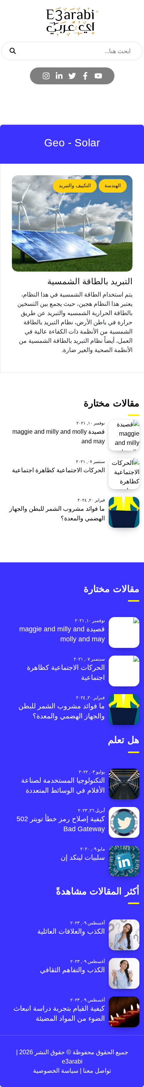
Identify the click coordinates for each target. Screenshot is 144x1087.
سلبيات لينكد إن (83, 857)
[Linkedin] (59, 76)
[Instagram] (46, 76)
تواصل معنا (96, 1070)
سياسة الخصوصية (55, 1070)
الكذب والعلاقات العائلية (71, 931)
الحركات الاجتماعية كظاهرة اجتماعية (58, 470)
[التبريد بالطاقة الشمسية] (72, 223)
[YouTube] (98, 76)
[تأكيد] (13, 51)
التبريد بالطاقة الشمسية (89, 281)
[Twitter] (72, 76)
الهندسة (112, 185)
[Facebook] (85, 76)
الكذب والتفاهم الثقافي (72, 970)
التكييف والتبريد (75, 185)
